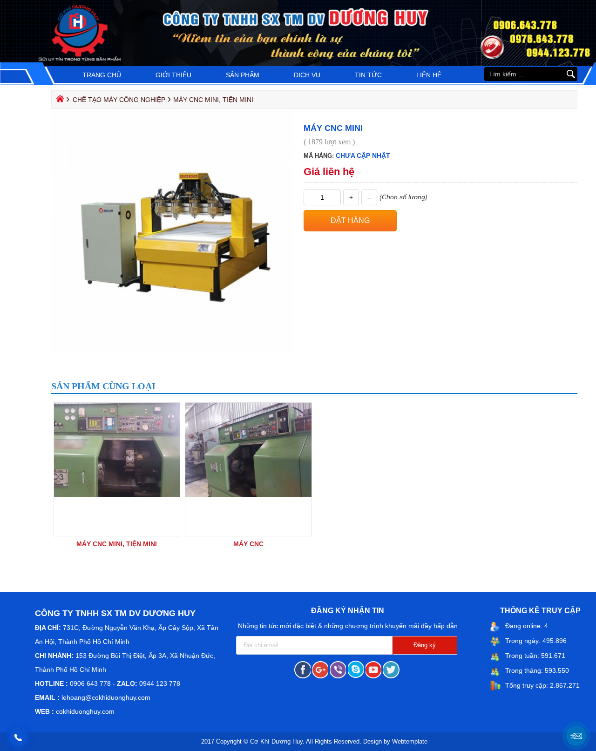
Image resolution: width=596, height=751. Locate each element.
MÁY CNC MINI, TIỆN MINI (116, 544)
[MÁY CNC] (248, 495)
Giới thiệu (173, 75)
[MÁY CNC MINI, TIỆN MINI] (117, 495)
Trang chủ (101, 75)
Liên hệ (428, 75)
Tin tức (368, 75)
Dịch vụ (307, 75)
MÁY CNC (248, 544)
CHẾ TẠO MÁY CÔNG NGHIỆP (119, 99)
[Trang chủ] (59, 101)
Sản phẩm (242, 75)
